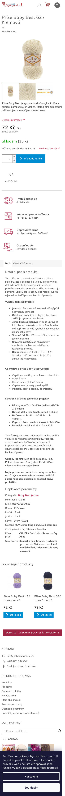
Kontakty (7, 682)
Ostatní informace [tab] (23, 263)
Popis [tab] (8, 263)
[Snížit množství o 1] (14, 161)
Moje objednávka (11, 699)
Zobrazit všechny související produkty (32, 632)
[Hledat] (39, 5)
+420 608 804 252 (17, 661)
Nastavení (31, 776)
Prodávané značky (12, 704)
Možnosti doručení (49, 148)
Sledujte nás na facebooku (21, 666)
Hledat (59, 731)
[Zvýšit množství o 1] (14, 157)
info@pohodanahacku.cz (20, 655)
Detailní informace (12, 119)
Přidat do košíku (33, 158)
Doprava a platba (11, 691)
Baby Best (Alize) (28, 495)
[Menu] (57, 5)
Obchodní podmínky (13, 708)
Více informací (49, 767)
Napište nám (9, 695)
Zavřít (20, 174)
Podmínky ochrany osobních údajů (20, 713)
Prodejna (7, 686)
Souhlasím (31, 787)
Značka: (9, 31)
